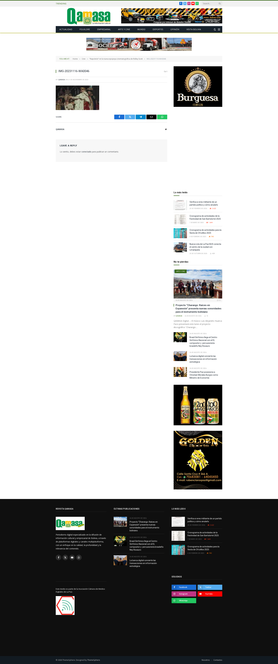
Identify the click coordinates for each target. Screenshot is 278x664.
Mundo (141, 29)
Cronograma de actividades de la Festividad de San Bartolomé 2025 (205, 217)
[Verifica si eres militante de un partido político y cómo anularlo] (180, 205)
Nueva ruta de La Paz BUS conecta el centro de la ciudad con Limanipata (205, 247)
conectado (86, 151)
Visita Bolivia (193, 29)
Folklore (84, 29)
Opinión (174, 29)
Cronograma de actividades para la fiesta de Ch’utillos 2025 (205, 231)
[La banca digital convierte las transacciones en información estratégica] (180, 356)
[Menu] (219, 29)
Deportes (158, 29)
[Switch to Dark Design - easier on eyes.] (215, 29)
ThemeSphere (93, 660)
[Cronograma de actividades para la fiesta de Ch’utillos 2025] (180, 233)
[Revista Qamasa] (89, 16)
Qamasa (61, 79)
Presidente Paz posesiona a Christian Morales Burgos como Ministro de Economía (204, 375)
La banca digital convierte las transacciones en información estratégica (203, 359)
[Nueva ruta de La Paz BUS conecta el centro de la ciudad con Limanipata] (180, 247)
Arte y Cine (124, 29)
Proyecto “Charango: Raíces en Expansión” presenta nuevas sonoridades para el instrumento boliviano (198, 308)
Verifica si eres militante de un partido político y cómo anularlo (204, 203)
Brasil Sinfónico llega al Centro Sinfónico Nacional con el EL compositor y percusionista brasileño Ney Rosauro (103, 3)
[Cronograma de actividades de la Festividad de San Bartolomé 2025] (180, 219)
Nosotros (206, 660)
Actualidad (65, 29)
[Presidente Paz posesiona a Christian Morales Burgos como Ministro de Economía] (180, 372)
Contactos (217, 660)
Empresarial (104, 29)
